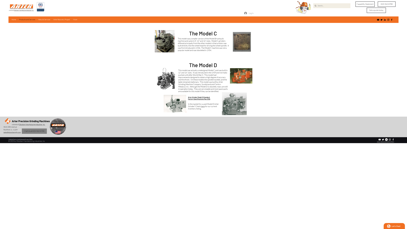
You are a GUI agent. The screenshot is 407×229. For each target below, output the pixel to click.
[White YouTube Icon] (379, 139)
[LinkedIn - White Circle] (386, 139)
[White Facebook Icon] (393, 139)
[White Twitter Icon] (383, 139)
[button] (376, 10)
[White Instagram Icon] (389, 139)
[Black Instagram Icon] (388, 19)
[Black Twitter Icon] (381, 19)
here (203, 106)
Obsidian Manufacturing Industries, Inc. (24, 10)
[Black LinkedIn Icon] (385, 19)
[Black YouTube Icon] (378, 19)
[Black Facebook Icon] (391, 19)
